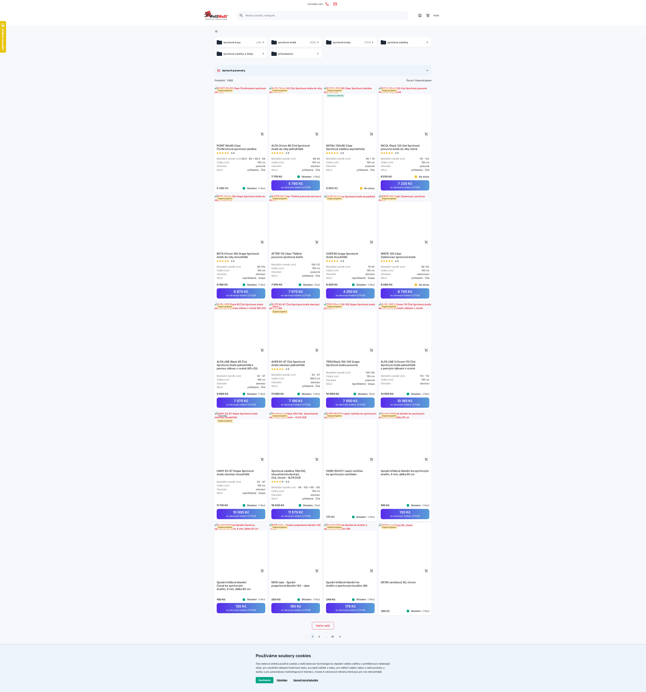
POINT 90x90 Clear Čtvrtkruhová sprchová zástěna (236, 147)
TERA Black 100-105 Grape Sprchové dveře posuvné (343, 363)
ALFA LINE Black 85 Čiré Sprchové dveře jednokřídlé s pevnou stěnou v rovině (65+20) (237, 365)
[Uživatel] (420, 15)
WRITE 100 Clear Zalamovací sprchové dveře (398, 255)
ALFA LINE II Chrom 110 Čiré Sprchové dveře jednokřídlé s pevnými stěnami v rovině (398, 365)
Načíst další (323, 625)
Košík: (436, 15)
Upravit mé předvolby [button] (305, 680)
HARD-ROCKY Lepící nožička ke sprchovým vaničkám (344, 472)
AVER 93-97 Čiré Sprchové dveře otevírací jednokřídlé (288, 363)
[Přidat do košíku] (262, 134)
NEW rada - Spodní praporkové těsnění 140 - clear (290, 584)
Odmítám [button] (282, 680)
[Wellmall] (216, 15)
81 (332, 636)
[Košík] (428, 15)
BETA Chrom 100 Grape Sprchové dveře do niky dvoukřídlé (238, 255)
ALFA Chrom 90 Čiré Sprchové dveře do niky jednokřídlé (290, 147)
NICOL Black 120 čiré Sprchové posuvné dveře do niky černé (400, 147)
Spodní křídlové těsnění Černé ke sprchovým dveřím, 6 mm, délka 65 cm (233, 586)
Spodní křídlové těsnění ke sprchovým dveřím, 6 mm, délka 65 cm (405, 472)
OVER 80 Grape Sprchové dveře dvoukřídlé (342, 255)
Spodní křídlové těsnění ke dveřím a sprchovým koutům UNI (346, 584)
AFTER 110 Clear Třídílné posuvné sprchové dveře (287, 255)
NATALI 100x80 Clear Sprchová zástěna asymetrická (345, 147)
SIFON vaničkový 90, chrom (398, 582)
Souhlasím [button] (264, 680)
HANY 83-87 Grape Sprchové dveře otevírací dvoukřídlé (235, 472)
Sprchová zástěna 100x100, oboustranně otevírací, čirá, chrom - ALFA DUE (288, 474)
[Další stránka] (340, 636)
